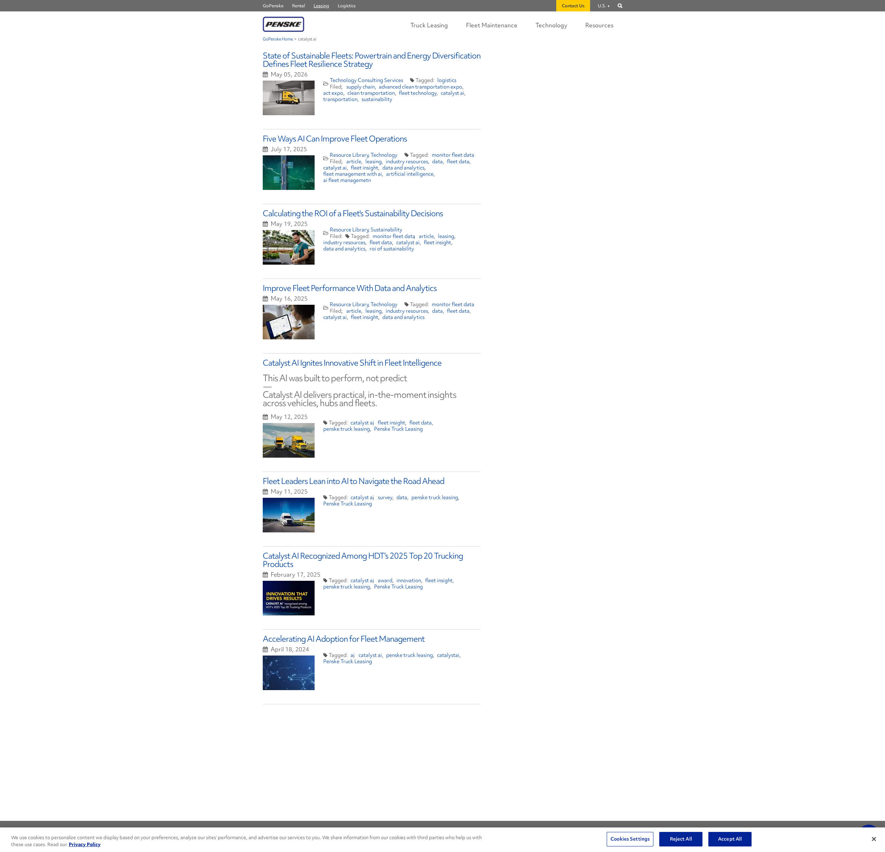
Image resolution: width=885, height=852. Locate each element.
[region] (442, 839)
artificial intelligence (410, 174)
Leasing (321, 6)
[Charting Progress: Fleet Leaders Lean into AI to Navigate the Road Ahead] (289, 515)
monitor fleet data (453, 155)
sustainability (377, 99)
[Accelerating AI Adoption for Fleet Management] (289, 673)
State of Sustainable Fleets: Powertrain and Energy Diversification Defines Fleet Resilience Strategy (372, 59)
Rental (298, 6)
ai (353, 655)
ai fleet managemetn (347, 180)
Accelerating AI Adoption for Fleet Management (344, 638)
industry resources (407, 161)
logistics (446, 80)
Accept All (730, 839)
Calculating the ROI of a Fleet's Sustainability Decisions (353, 213)
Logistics (347, 6)
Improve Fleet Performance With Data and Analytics (350, 288)
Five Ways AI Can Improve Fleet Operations (335, 138)
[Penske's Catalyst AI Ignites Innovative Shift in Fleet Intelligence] (289, 440)
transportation (340, 99)
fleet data (458, 161)
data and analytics (403, 168)
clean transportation (371, 93)
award (385, 580)
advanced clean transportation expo (420, 87)
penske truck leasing (346, 429)
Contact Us (573, 6)
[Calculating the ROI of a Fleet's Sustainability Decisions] (289, 247)
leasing (373, 161)
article (353, 161)
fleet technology (418, 93)
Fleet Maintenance (492, 25)
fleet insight (364, 168)
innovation (409, 580)
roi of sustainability (392, 249)
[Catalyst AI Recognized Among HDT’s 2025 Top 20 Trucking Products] (289, 598)
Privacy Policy (85, 844)
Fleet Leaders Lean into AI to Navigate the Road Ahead (353, 481)
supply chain (360, 87)
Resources (599, 25)
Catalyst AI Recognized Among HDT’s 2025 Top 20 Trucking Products (363, 559)
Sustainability (386, 230)
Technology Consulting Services (366, 80)
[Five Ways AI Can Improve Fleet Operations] (289, 172)
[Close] (874, 838)
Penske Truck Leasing (398, 429)
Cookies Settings (630, 839)
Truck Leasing (429, 25)
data (437, 161)
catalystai (448, 655)
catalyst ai (452, 93)
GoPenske (273, 6)
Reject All (681, 839)
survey (385, 497)
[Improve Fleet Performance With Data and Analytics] (289, 322)
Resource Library (349, 155)
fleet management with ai (352, 174)
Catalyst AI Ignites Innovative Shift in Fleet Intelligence (352, 362)
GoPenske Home (278, 39)
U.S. (602, 6)
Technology (551, 25)
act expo (333, 93)
